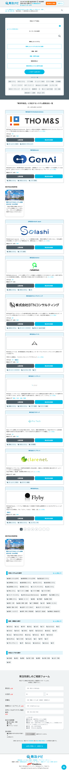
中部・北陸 (19, 398)
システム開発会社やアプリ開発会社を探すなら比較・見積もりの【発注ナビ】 (23, 9)
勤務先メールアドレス (12, 706)
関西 (24, 398)
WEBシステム (21, 81)
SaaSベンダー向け (33, 762)
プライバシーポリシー (44, 760)
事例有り (16, 359)
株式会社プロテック (34, 412)
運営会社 (20, 760)
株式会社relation (34, 257)
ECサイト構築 (50, 81)
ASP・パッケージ (29, 85)
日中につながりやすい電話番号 (14, 711)
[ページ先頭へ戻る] (63, 767)
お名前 (7, 694)
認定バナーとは (45, 762)
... (40, 529)
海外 (17, 136)
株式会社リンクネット (34, 376)
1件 (13, 360)
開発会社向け (23, 762)
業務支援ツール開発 (30, 93)
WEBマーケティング (14, 89)
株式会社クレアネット (34, 450)
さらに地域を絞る (13, 29)
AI (39, 89)
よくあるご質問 (27, 760)
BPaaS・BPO (40, 93)
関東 (14, 398)
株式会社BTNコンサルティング (34, 296)
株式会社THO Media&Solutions (34, 112)
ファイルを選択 (30, 734)
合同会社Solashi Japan (34, 221)
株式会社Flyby (34, 488)
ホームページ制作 (39, 81)
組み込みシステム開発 (42, 85)
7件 (13, 134)
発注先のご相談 (51, 3)
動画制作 (34, 89)
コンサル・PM (53, 85)
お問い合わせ (53, 762)
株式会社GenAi (34, 150)
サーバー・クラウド (17, 85)
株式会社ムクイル (34, 334)
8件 (13, 318)
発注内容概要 (9, 720)
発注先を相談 (49, 140)
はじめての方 (24, 1)
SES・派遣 (57, 89)
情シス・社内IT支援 (47, 89)
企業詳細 (20, 140)
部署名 (7, 700)
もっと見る (42, 131)
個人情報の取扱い (41, 741)
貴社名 (7, 688)
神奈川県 (12, 11)
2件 (13, 280)
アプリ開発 (30, 81)
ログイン (60, 3)
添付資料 (8, 731)
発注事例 (41, 1)
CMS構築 (58, 81)
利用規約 (31, 741)
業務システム (12, 81)
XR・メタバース (26, 89)
